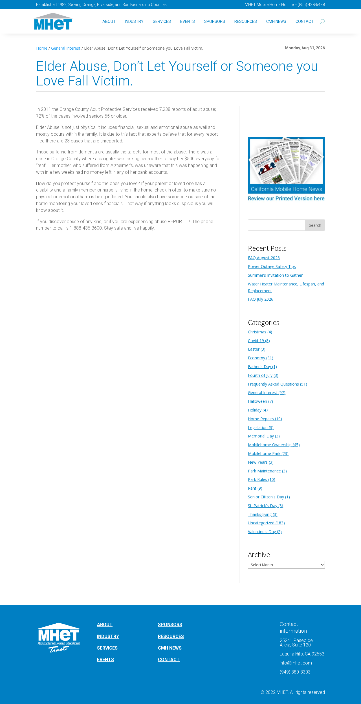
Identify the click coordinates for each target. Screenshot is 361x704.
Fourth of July (260, 375)
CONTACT (169, 659)
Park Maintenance (264, 471)
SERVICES (107, 648)
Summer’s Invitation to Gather (275, 275)
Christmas (257, 332)
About (109, 21)
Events (187, 21)
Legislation (258, 427)
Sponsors (214, 21)
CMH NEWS (276, 21)
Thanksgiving (260, 514)
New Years (258, 462)
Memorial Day (261, 436)
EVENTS (105, 659)
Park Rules (257, 479)
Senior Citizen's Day (266, 497)
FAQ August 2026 (264, 257)
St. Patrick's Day (262, 505)
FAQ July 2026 (260, 299)
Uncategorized (261, 522)
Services (162, 21)
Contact (305, 21)
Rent (252, 488)
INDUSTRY (108, 636)
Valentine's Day (262, 531)
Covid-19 (256, 340)
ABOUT (105, 624)
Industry (134, 21)
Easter (253, 349)
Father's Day (259, 366)
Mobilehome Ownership (270, 444)
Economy (256, 357)
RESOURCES (171, 636)
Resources (245, 21)
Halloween (257, 401)
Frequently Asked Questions (273, 384)
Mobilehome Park (264, 453)
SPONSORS (170, 624)
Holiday (254, 410)
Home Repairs (261, 418)
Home (41, 48)
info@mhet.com (296, 663)
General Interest (65, 48)
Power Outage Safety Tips (272, 266)
